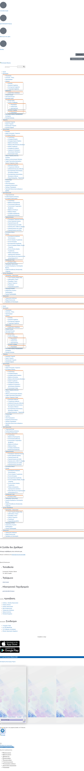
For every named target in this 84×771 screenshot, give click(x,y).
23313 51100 (6, 582)
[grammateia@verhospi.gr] (3, 18)
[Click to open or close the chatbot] (2, 730)
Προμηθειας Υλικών (12, 281)
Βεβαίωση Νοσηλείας (13, 142)
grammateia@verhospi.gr (6, 23)
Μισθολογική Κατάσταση (13, 215)
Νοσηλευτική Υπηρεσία (10, 125)
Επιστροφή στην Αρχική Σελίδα (18, 554)
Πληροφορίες (8, 75)
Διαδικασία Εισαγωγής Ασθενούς (15, 168)
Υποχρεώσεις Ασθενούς (13, 167)
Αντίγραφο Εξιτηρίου (13, 139)
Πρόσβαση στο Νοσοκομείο (11, 301)
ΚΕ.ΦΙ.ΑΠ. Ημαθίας (12, 110)
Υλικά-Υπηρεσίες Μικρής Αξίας (15, 277)
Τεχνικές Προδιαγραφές (10, 294)
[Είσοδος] (3, 43)
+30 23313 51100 (4, 10)
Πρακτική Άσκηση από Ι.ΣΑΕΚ (15, 228)
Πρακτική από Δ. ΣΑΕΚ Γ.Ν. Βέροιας (16, 226)
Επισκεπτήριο (8, 179)
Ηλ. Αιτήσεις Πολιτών (10, 135)
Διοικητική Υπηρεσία (10, 122)
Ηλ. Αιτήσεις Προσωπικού (11, 198)
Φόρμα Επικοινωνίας (10, 300)
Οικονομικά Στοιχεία (10, 96)
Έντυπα (7, 234)
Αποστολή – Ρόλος (9, 77)
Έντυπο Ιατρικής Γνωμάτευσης (15, 239)
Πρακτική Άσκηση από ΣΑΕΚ (14, 224)
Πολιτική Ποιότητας (9, 118)
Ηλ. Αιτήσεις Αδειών (10, 232)
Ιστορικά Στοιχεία (9, 94)
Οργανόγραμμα (8, 79)
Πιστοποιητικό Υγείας (13, 153)
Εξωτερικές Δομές (9, 98)
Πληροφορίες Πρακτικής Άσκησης (16, 219)
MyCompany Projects (11, 661)
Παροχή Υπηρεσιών (12, 283)
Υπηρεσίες (5, 119)
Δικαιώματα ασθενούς (13, 165)
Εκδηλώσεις (8, 90)
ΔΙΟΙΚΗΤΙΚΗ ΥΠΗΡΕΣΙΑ (14, 93)
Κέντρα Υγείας (11, 100)
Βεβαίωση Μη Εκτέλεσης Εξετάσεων (16, 144)
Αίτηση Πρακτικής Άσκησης (14, 221)
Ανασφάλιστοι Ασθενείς (13, 148)
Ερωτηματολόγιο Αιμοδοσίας (14, 243)
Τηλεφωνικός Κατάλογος (11, 298)
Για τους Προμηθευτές (8, 273)
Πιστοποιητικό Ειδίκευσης (14, 204)
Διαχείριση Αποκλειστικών (11, 185)
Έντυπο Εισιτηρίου (12, 241)
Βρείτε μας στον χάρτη (5, 36)
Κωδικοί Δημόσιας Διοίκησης (12, 196)
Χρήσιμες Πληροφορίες (10, 187)
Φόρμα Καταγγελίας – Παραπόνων (16, 178)
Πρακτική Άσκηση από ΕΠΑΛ (15, 230)
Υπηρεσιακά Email (9, 194)
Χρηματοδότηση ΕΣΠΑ (13, 286)
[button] (42, 694)
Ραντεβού (7, 131)
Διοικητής (10, 83)
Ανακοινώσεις (14, 106)
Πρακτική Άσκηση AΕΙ (13, 223)
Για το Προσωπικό (7, 192)
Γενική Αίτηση (11, 137)
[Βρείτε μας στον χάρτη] (3, 31)
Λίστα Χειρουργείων (10, 183)
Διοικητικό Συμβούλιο (13, 85)
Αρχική (4, 71)
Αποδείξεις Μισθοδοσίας (13, 213)
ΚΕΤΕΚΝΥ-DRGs (12, 262)
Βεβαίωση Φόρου (12, 211)
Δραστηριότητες (14, 108)
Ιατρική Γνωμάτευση (12, 146)
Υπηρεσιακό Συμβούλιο (13, 88)
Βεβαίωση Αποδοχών (13, 209)
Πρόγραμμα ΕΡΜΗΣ (10, 288)
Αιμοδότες (7, 181)
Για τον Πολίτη (6, 129)
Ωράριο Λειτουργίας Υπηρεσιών (12, 133)
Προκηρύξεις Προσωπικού (11, 264)
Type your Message (5, 719)
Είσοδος (2, 49)
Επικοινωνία (5, 296)
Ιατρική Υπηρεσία (9, 123)
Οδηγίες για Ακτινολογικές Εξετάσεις (13, 159)
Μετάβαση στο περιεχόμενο (6, 745)
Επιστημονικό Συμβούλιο (14, 87)
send (24, 720)
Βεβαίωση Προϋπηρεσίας (14, 202)
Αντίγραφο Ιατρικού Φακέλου (14, 141)
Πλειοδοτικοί (11, 284)
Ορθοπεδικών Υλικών (13, 279)
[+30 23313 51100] (3, 5)
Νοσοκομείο (5, 73)
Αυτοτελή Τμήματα (9, 127)
